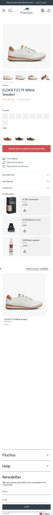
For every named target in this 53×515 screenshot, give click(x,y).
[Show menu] (4, 10)
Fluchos (5, 85)
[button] (46, 513)
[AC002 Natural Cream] (11, 226)
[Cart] (49, 10)
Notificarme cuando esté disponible (27, 148)
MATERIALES (7, 181)
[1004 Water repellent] (11, 246)
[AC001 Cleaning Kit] (11, 205)
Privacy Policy (35, 512)
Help (6, 466)
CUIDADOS (7, 188)
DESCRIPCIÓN (8, 175)
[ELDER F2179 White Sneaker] (24, 295)
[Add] (24, 210)
